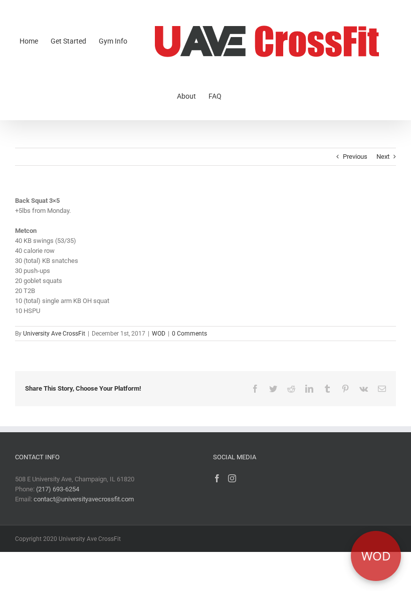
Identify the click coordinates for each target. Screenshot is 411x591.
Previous (355, 156)
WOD (158, 333)
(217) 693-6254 (57, 489)
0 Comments (189, 333)
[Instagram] (232, 478)
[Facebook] (217, 478)
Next (382, 156)
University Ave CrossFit (54, 333)
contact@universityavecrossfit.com (84, 499)
